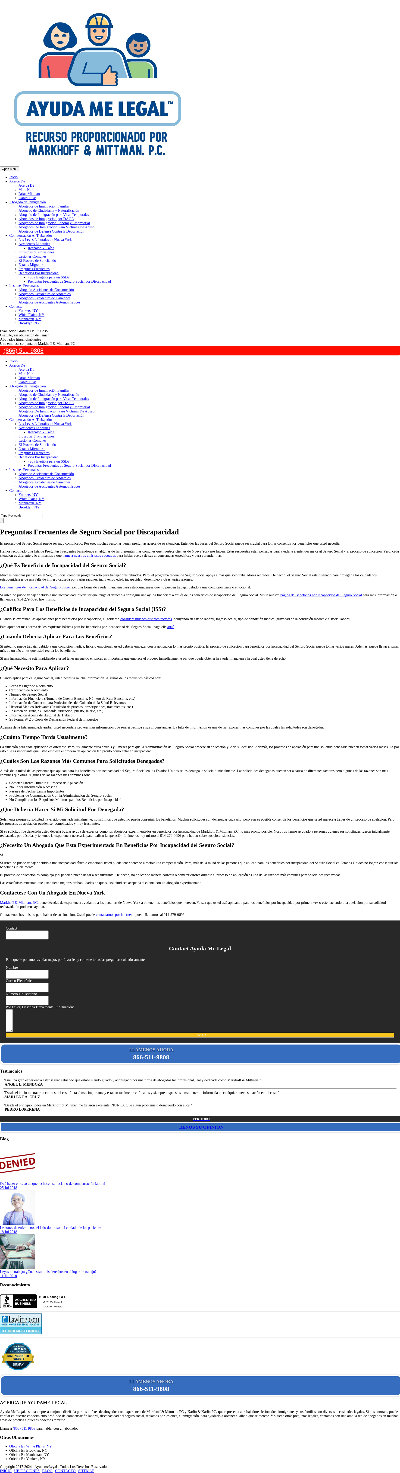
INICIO (6, 1471)
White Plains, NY (31, 315)
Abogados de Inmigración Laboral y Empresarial (54, 223)
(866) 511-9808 (23, 350)
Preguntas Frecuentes (34, 269)
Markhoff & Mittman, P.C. (19, 902)
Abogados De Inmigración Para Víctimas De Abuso (56, 227)
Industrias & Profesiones (36, 252)
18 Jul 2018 (8, 1232)
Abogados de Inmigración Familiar (44, 206)
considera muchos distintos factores (146, 619)
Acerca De (17, 181)
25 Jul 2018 (8, 1188)
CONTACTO (65, 1471)
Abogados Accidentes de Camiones (44, 298)
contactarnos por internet (114, 915)
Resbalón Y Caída (41, 248)
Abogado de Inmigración (27, 202)
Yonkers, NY (28, 311)
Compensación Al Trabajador (30, 235)
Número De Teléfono (21, 994)
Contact (11, 928)
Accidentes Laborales (34, 244)
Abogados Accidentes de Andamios (45, 294)
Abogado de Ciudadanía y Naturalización (49, 210)
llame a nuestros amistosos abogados (89, 555)
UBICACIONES (27, 1471)
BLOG (47, 1471)
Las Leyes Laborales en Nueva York (45, 240)
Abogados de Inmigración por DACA (46, 219)
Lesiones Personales (24, 286)
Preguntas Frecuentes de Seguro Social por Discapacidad (69, 281)
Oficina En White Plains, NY (30, 1446)
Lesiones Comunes (32, 256)
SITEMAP (86, 1471)
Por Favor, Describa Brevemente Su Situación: (40, 1007)
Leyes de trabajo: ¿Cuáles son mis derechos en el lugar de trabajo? (48, 1272)
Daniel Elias (27, 198)
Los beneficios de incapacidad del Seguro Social (35, 587)
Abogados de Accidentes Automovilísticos (49, 302)
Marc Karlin (27, 190)
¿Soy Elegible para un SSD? (48, 277)
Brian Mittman (29, 194)
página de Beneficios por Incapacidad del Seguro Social (321, 595)
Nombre (12, 967)
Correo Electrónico (20, 981)
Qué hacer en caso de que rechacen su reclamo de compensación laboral (52, 1183)
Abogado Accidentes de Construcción (46, 290)
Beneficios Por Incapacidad (39, 273)
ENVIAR (200, 1035)
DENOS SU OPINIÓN (201, 1127)
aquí (170, 627)
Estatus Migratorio (32, 265)
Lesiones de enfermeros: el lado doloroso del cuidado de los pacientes (50, 1228)
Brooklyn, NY (29, 323)
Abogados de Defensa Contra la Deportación (51, 231)
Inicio (13, 177)
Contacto (15, 306)
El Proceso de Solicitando (37, 260)
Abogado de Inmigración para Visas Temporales (54, 215)
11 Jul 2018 (8, 1276)
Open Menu (9, 169)
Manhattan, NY (30, 319)
